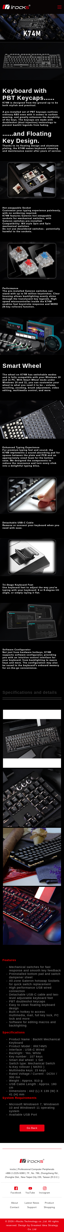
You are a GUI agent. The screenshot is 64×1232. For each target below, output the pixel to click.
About (14, 1202)
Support (32, 1207)
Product (49, 1202)
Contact (14, 1207)
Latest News (32, 1202)
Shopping (49, 1207)
